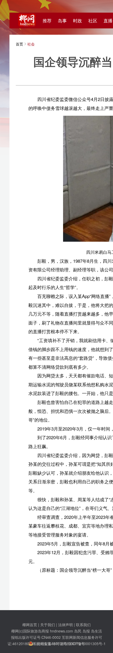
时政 (77, 20)
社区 (92, 20)
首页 (19, 44)
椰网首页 (29, 624)
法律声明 (65, 624)
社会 (31, 44)
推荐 (47, 20)
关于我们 (47, 624)
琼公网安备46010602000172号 (59, 643)
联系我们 (83, 624)
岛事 (62, 20)
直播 (108, 20)
